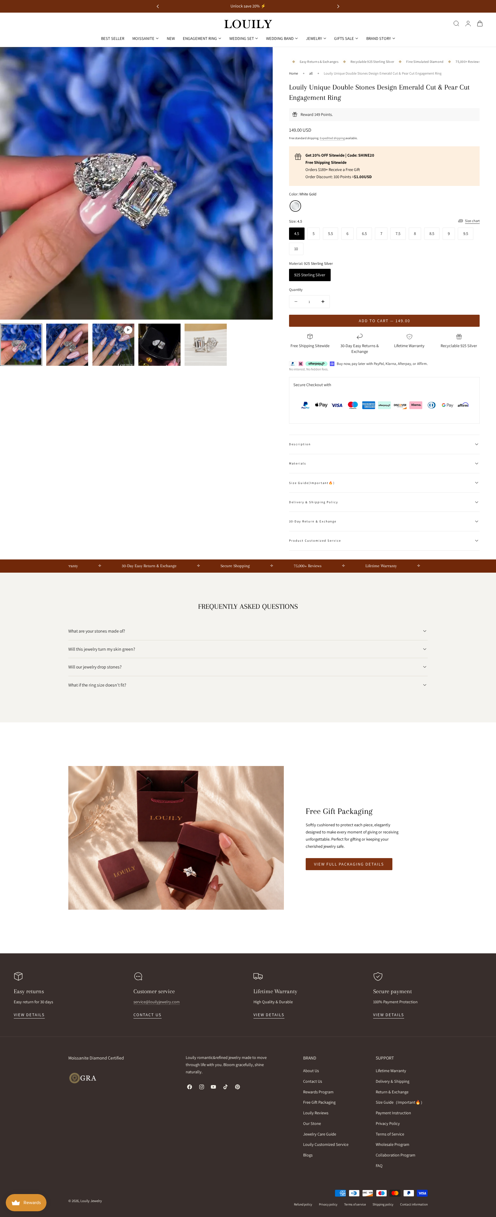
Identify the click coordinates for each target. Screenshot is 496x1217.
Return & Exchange (392, 1091)
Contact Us (312, 1081)
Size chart (472, 220)
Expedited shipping (332, 138)
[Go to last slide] (158, 6)
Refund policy (303, 1204)
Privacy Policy (388, 1123)
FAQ (379, 1165)
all (311, 73)
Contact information (414, 1204)
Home (293, 73)
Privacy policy (328, 1204)
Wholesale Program (392, 1144)
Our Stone (312, 1123)
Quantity (296, 289)
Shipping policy (383, 1204)
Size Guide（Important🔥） (400, 1102)
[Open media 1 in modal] (263, 57)
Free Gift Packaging (319, 1102)
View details (29, 1014)
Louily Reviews (315, 1112)
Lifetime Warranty (391, 1070)
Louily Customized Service (325, 1144)
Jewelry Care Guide (319, 1134)
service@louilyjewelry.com (156, 1001)
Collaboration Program (395, 1155)
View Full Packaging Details (349, 864)
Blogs (308, 1155)
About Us (311, 1070)
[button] (456, 23)
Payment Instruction (393, 1112)
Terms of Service (390, 1134)
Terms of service (355, 1204)
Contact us (147, 1014)
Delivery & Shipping (392, 1081)
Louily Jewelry (91, 1200)
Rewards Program (318, 1091)
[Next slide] (338, 6)
